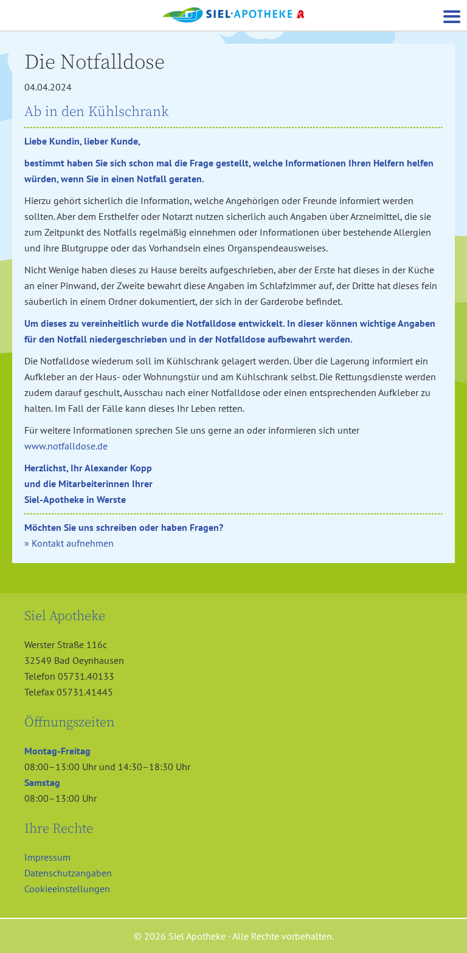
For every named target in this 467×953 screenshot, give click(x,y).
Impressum (47, 857)
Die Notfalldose (94, 62)
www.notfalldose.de (66, 446)
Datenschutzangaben (68, 873)
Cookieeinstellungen (67, 889)
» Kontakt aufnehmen (69, 543)
